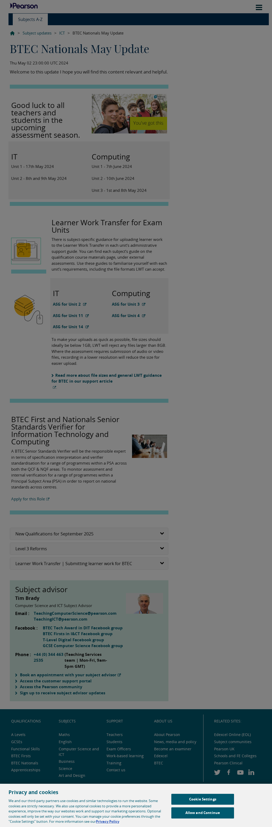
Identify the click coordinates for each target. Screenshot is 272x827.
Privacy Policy (107, 821)
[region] (136, 805)
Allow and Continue (202, 812)
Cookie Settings (202, 799)
